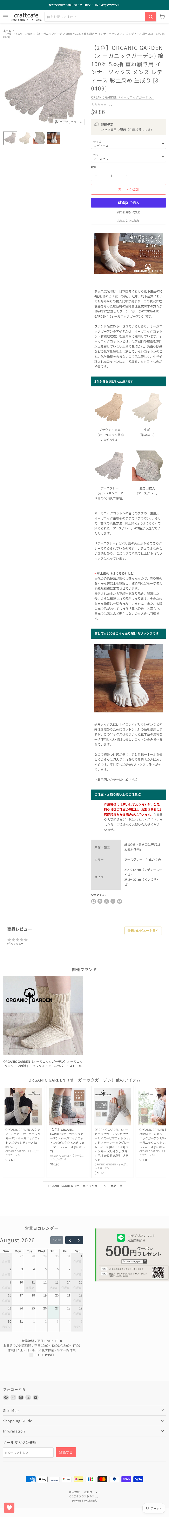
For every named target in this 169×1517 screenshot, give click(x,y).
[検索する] (150, 16)
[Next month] (78, 1240)
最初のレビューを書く (143, 930)
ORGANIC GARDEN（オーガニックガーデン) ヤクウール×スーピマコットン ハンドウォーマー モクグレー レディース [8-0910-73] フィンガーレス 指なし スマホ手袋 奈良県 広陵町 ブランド (112, 1144)
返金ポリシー (92, 1492)
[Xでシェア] (93, 901)
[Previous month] (69, 1240)
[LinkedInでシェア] (112, 901)
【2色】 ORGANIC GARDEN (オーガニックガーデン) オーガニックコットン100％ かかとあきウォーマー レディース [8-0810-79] (67, 1140)
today (57, 1240)
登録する (66, 1452)
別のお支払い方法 (128, 212)
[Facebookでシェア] (99, 901)
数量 (93, 167)
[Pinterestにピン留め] (119, 901)
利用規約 (74, 1492)
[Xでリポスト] (106, 901)
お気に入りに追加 (128, 221)
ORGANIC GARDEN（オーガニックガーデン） (122, 97)
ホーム (7, 30)
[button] (10, 138)
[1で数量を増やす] (127, 176)
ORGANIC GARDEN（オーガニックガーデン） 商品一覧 (85, 1186)
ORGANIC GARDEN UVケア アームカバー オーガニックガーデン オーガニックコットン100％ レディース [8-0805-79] (23, 1138)
